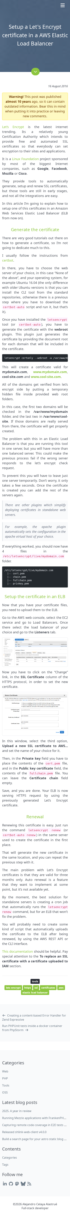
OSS (5, 1092)
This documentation (17, 951)
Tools (5, 1085)
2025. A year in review (16, 1111)
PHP (5, 1078)
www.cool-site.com (46, 377)
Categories (9, 1158)
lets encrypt (13, 987)
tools (35, 981)
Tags (5, 1165)
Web (5, 1071)
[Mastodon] (17, 1184)
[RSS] (29, 1184)
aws (61, 987)
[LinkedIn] (5, 1184)
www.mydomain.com (50, 372)
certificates (48, 987)
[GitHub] (11, 1184)
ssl (36, 987)
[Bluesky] (23, 1184)
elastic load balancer (35, 992)
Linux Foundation (25, 159)
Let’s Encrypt (13, 127)
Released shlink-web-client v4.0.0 (24, 1132)
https (27, 987)
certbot (7, 260)
